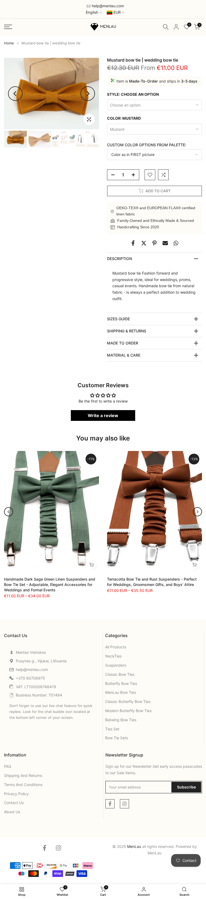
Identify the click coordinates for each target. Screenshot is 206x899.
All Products (115, 647)
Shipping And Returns (23, 775)
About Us (12, 811)
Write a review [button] (103, 415)
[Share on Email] (165, 243)
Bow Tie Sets (116, 737)
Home (9, 43)
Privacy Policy (16, 793)
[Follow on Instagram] (124, 803)
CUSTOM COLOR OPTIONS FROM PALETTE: (146, 145)
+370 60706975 (30, 678)
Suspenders (115, 665)
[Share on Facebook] (133, 243)
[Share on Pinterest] (154, 243)
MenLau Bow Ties (120, 692)
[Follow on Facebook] (110, 803)
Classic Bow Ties (119, 674)
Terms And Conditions (23, 784)
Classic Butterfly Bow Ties (127, 701)
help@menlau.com (107, 5)
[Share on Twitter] (143, 243)
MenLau (154, 853)
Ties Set (112, 729)
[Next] (87, 93)
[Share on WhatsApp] (176, 243)
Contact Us (14, 802)
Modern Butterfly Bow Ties (128, 710)
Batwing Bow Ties (120, 719)
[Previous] (15, 93)
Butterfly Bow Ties (121, 683)
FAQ (7, 766)
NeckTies (113, 656)
